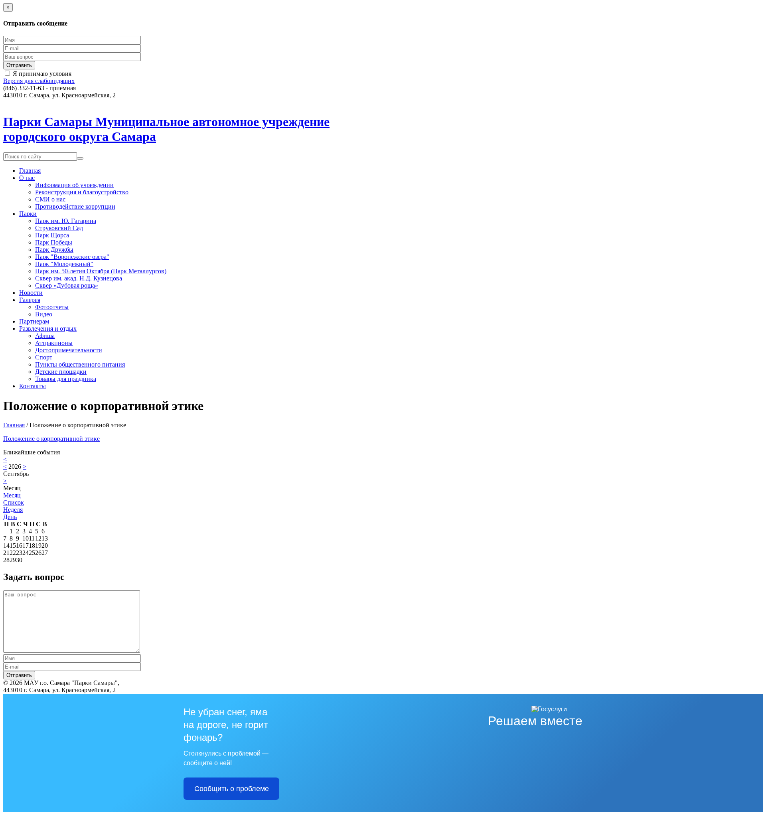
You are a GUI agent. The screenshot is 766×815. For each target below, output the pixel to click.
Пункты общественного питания (80, 364)
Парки (28, 213)
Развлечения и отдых (48, 328)
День (10, 516)
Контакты (32, 386)
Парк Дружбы (54, 249)
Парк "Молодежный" (64, 263)
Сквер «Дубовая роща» (66, 285)
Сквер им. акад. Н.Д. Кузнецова (78, 278)
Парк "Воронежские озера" (72, 256)
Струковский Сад (59, 228)
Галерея (29, 299)
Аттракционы (54, 342)
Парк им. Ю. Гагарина (65, 220)
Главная (30, 170)
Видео (43, 314)
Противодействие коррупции (75, 206)
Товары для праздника (65, 378)
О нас (27, 177)
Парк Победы (53, 242)
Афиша (45, 335)
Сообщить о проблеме (231, 789)
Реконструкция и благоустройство (81, 192)
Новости (31, 292)
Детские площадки (61, 371)
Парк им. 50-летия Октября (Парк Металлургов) (100, 271)
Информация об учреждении (74, 185)
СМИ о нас (50, 199)
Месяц (12, 495)
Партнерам (34, 321)
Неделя (13, 509)
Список (13, 502)
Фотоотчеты (52, 307)
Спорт (43, 357)
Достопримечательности (68, 350)
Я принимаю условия (42, 73)
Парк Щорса (52, 235)
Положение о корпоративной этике (51, 438)
